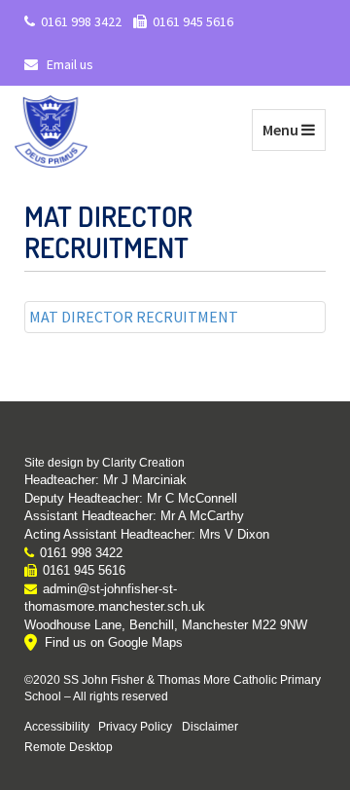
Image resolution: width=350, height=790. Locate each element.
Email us (68, 64)
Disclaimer (210, 726)
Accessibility (56, 726)
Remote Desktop (68, 746)
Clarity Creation (143, 463)
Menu (294, 129)
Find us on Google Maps (114, 642)
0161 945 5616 (193, 21)
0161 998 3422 (81, 21)
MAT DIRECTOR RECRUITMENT (133, 316)
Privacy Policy (135, 726)
